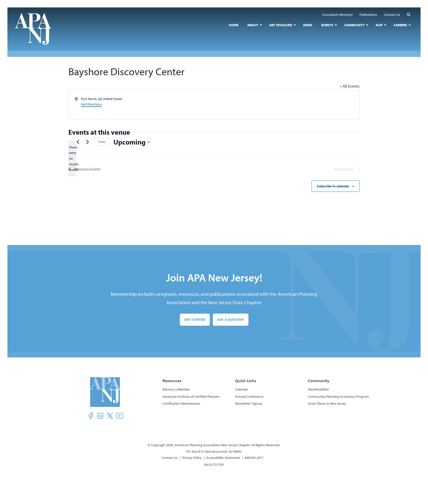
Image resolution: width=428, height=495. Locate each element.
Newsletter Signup (248, 403)
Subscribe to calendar (333, 186)
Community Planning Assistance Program (338, 396)
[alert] (72, 158)
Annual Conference (249, 396)
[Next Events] (87, 142)
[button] (408, 14)
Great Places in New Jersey (327, 403)
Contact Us (169, 457)
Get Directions (91, 104)
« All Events (350, 86)
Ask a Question (230, 319)
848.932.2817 (254, 457)
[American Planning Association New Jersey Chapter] (36, 29)
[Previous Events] (78, 142)
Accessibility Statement (223, 457)
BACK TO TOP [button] (214, 464)
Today (102, 142)
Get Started (194, 319)
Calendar (241, 389)
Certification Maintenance (181, 403)
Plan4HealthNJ (318, 389)
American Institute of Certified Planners (191, 396)
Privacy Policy (192, 457)
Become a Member (176, 389)
